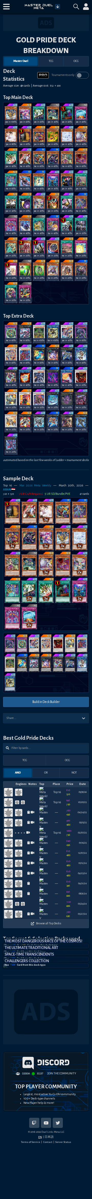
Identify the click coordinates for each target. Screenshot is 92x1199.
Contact (47, 1142)
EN (40, 1137)
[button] (6, 7)
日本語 (49, 1136)
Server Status (63, 1142)
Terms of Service (30, 1142)
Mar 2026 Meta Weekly (35, 485)
